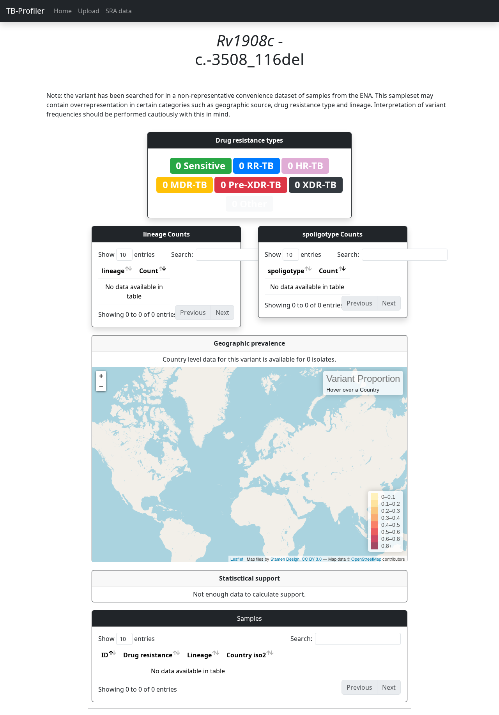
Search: (182, 254)
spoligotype (286, 271)
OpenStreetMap (366, 559)
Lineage (199, 655)
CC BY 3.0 (312, 559)
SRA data (119, 11)
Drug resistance (147, 655)
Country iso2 (246, 655)
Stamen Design (285, 559)
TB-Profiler (25, 10)
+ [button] (101, 376)
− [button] (101, 386)
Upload (88, 11)
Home (63, 11)
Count (148, 271)
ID (104, 655)
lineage (112, 271)
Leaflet (236, 559)
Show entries (126, 254)
